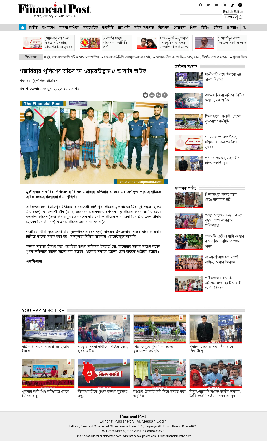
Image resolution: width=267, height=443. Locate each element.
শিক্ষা (193, 27)
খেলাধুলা (179, 27)
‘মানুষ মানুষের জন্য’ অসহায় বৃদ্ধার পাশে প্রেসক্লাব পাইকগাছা (224, 220)
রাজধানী (124, 27)
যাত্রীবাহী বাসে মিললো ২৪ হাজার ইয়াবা (45, 349)
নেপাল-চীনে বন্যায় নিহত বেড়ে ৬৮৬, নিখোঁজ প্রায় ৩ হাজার (173, 57)
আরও (233, 27)
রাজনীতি (108, 27)
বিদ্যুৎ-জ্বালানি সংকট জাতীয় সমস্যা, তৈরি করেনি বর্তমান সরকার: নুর (215, 393)
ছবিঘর (218, 27)
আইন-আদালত (144, 27)
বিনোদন (163, 27)
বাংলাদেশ (48, 27)
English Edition (233, 12)
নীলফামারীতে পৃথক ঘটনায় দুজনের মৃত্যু (103, 393)
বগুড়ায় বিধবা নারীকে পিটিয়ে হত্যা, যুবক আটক (103, 349)
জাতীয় (33, 27)
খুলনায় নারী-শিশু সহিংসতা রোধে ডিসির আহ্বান (45, 393)
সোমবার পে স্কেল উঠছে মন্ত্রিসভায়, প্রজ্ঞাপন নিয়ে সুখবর (221, 142)
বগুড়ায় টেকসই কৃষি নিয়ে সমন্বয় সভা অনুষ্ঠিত (160, 393)
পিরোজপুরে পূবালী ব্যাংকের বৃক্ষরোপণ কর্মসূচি (153, 349)
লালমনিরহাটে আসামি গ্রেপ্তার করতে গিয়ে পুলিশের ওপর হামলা (224, 241)
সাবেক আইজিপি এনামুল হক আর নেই (109, 57)
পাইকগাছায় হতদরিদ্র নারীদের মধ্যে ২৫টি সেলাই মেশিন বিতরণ (223, 283)
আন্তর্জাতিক (90, 27)
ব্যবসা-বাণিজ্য (69, 27)
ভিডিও (205, 27)
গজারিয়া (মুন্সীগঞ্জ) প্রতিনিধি (39, 81)
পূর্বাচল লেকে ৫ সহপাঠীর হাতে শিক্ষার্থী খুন (211, 349)
